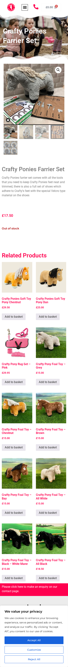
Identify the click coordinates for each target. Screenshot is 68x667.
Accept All (34, 640)
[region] (34, 636)
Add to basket (14, 316)
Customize (34, 649)
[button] (25, 7)
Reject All (34, 659)
